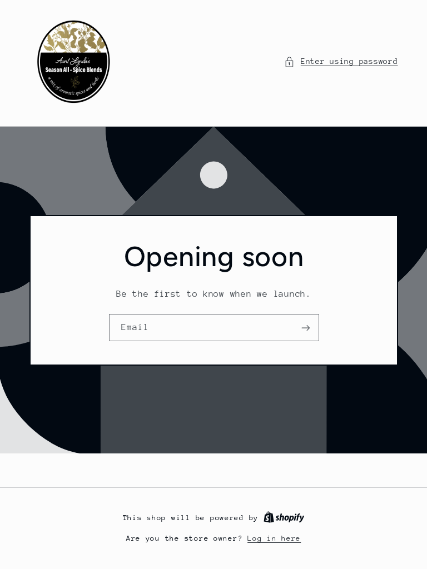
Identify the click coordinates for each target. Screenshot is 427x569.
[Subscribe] (305, 327)
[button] (341, 61)
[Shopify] (284, 517)
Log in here (274, 538)
